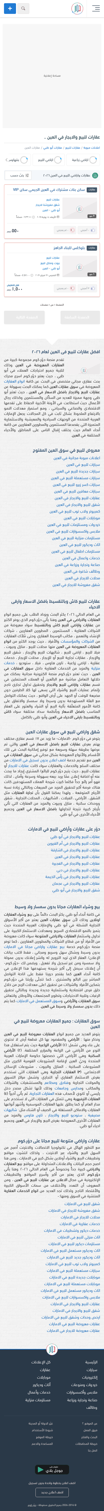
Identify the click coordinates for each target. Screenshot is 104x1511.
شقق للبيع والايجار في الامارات (76, 1311)
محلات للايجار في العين (82, 578)
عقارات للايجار (18, 766)
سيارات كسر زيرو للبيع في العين (76, 485)
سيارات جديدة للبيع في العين (78, 472)
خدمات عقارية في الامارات (80, 1224)
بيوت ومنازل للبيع (50, 263)
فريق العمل (90, 1430)
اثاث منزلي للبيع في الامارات (79, 1237)
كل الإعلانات (40, 1362)
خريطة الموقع (44, 1437)
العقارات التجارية (42, 1094)
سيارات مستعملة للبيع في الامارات (73, 1271)
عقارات (45, 1370)
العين (45, 210)
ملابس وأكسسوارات (82, 1393)
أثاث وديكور (41, 1385)
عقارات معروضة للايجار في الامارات (73, 1331)
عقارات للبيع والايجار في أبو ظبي (75, 837)
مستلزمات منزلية (37, 1400)
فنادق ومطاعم (57, 1083)
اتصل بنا (92, 1450)
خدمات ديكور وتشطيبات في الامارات (72, 1231)
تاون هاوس (33, 1115)
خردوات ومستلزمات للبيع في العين (73, 525)
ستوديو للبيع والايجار (65, 1115)
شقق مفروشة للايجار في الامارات (74, 1211)
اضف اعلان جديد (52, 1492)
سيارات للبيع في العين (83, 465)
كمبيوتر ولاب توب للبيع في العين (75, 512)
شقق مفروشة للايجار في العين (76, 585)
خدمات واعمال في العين (81, 558)
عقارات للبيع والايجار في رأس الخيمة (72, 877)
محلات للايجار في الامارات (80, 1217)
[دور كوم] (52, 1350)
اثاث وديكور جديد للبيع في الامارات (73, 1258)
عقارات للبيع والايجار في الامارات (75, 1304)
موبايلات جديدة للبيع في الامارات (74, 1278)
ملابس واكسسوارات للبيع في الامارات (71, 1298)
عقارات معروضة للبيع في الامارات (74, 1324)
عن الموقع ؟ (89, 1423)
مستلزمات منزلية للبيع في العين (76, 538)
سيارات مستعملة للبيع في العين (75, 478)
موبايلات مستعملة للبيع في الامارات (72, 1284)
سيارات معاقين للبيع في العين (77, 492)
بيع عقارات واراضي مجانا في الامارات (34, 947)
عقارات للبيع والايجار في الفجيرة (76, 864)
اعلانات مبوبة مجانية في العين (77, 458)
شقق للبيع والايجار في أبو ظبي (76, 890)
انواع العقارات (14, 382)
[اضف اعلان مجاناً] (10, 8)
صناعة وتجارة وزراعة (82, 1400)
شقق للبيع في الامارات (82, 1204)
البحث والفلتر (89, 1437)
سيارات (92, 1370)
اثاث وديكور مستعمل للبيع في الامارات (70, 1251)
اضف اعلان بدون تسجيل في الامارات (38, 760)
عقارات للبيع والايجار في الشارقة (75, 850)
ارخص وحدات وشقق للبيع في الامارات (71, 1318)
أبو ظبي (55, 210)
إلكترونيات (89, 1378)
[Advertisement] (52, 76)
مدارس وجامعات (68, 1089)
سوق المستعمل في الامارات (39, 1001)
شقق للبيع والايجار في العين (78, 505)
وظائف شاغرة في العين (82, 572)
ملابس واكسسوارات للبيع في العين (73, 532)
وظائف (91, 1408)
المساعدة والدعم (42, 1444)
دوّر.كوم (32, 1505)
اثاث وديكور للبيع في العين (79, 545)
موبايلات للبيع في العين (82, 518)
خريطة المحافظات (86, 1444)
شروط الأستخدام (42, 1430)
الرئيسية (91, 1362)
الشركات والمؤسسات (77, 642)
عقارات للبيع (72, 147)
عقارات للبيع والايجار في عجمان (76, 884)
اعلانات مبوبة (91, 147)
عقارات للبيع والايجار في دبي (78, 870)
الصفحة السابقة (77, 318)
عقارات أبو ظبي (52, 147)
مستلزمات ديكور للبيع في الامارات (74, 1244)
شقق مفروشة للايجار (48, 205)
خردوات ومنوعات (84, 1385)
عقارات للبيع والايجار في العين (77, 498)
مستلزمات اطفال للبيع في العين (75, 552)
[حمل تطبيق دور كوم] (52, 1470)
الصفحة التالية (27, 318)
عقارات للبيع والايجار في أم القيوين (73, 844)
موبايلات (43, 1378)
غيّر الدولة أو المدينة (41, 1423)
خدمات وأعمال (39, 1393)
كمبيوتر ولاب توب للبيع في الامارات (73, 1264)
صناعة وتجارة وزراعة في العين (77, 565)
